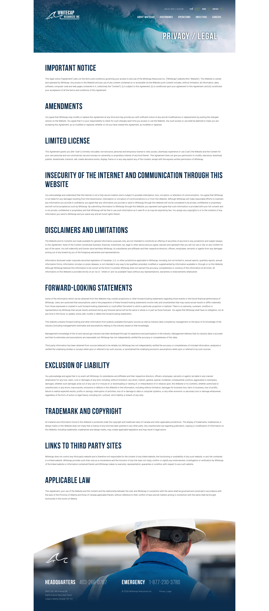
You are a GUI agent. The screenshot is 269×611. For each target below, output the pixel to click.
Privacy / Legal (165, 591)
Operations (184, 17)
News (204, 9)
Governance (166, 17)
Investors (201, 17)
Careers (216, 17)
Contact (215, 9)
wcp (197, 9)
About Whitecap (146, 17)
